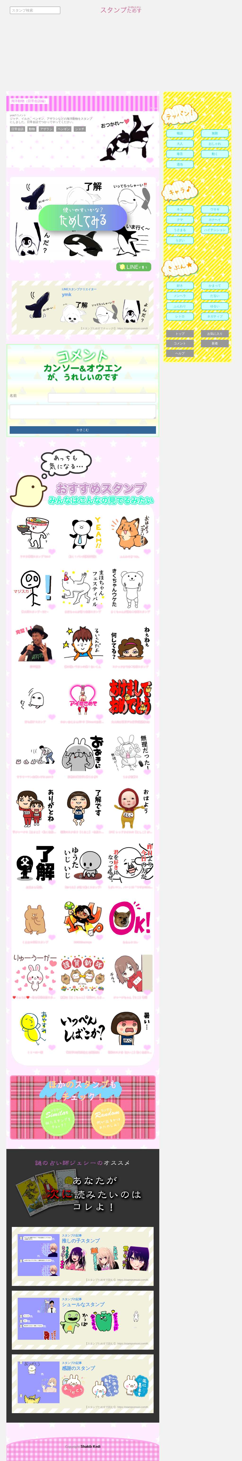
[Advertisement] (121, 56)
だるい (215, 296)
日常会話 (17, 129)
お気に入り (215, 333)
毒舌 (180, 154)
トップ (180, 333)
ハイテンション (215, 230)
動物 (32, 129)
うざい (180, 240)
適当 (180, 164)
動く (215, 154)
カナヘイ (215, 220)
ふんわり (180, 306)
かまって (215, 285)
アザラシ (46, 129)
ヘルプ (180, 353)
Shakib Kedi (90, 1446)
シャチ (79, 129)
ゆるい (215, 306)
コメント (180, 343)
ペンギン (64, 129)
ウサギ (215, 209)
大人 (180, 143)
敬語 (180, 133)
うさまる (180, 230)
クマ (180, 220)
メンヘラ (180, 296)
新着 (215, 343)
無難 (215, 133)
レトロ (180, 316)
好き (180, 285)
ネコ (180, 209)
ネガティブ (215, 316)
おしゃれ (215, 143)
